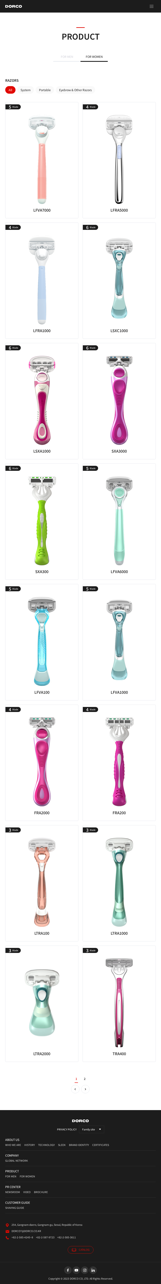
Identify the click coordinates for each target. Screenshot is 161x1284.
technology (46, 1145)
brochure (41, 1192)
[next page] (85, 1089)
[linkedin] (93, 1270)
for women (27, 1176)
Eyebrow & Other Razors (75, 90)
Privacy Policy (67, 1129)
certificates (100, 1145)
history (29, 1145)
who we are (13, 1145)
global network (16, 1160)
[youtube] (76, 1270)
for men (10, 1176)
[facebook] (68, 1270)
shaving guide (14, 1207)
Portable (45, 90)
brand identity (79, 1145)
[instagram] (84, 1270)
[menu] (151, 6)
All (10, 90)
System (26, 90)
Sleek (62, 1145)
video (27, 1192)
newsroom (12, 1192)
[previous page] (75, 1089)
